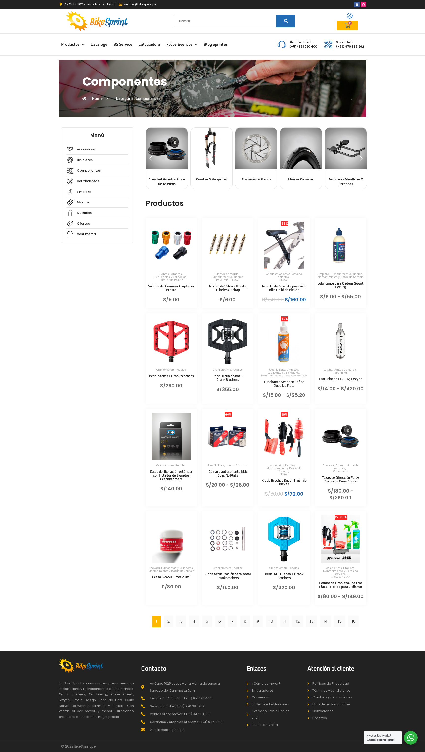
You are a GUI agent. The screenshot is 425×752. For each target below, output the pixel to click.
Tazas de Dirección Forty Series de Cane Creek (340, 479)
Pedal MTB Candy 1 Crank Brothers (284, 576)
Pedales (181, 370)
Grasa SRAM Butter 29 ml (171, 577)
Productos (70, 44)
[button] (150, 158)
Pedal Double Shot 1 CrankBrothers (227, 378)
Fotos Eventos (179, 44)
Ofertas (335, 577)
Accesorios (277, 465)
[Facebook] (357, 4)
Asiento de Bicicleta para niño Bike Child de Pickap (284, 288)
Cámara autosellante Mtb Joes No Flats (227, 473)
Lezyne (328, 370)
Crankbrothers (165, 370)
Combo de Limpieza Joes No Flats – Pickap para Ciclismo (340, 585)
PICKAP (178, 280)
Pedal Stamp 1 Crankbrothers (171, 376)
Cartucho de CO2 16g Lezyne (340, 379)
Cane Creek (340, 471)
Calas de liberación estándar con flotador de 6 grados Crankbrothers (171, 475)
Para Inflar (166, 280)
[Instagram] (363, 4)
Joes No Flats (277, 370)
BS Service (122, 44)
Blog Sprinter (215, 44)
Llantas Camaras (170, 274)
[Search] (285, 21)
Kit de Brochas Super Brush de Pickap (283, 482)
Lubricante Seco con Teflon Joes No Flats (284, 384)
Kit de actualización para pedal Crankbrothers (228, 576)
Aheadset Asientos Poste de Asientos (284, 275)
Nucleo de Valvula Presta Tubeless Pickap (227, 288)
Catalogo (99, 44)
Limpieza (323, 274)
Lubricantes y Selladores (170, 277)
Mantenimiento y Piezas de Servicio (340, 277)
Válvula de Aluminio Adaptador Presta (171, 288)
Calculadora (149, 44)
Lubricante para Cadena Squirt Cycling (341, 285)
